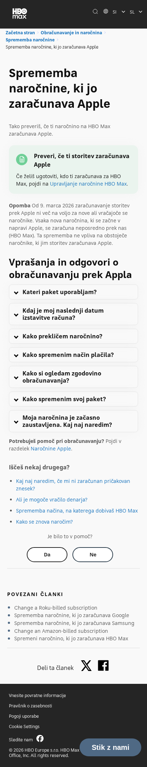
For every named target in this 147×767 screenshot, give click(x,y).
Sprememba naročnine (30, 40)
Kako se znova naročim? (44, 521)
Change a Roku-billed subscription (55, 607)
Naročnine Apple (51, 448)
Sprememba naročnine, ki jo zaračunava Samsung (74, 623)
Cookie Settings (24, 726)
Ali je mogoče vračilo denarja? (51, 499)
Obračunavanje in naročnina (71, 33)
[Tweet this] (88, 666)
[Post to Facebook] (103, 665)
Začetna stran (20, 33)
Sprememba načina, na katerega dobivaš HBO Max (77, 510)
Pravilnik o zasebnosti (30, 706)
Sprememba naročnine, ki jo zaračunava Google (71, 615)
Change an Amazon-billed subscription (61, 630)
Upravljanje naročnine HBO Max (88, 183)
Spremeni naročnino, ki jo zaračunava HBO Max (71, 638)
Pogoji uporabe (24, 716)
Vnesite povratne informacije (37, 695)
